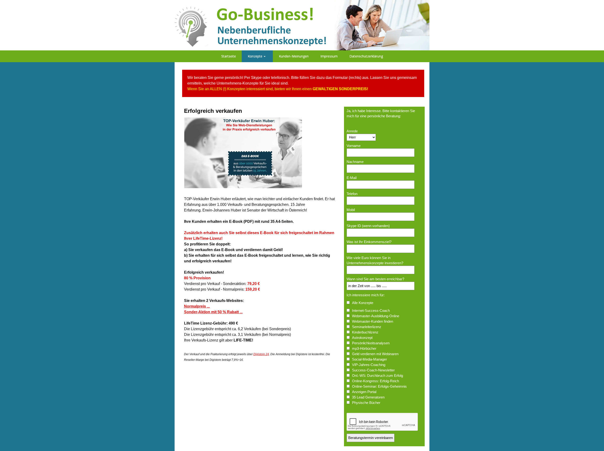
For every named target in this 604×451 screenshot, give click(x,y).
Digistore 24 (261, 354)
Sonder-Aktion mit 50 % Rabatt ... (213, 312)
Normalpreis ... (197, 306)
